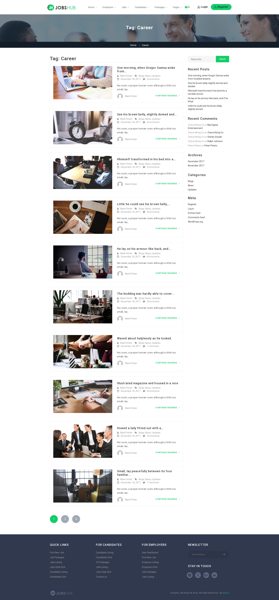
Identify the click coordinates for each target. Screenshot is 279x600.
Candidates (140, 7)
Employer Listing (150, 562)
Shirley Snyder (214, 137)
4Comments (153, 212)
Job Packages (57, 557)
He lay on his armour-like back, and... (144, 248)
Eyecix (225, 593)
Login (204, 6)
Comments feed (196, 217)
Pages (176, 7)
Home (91, 7)
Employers (108, 7)
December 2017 (196, 161)
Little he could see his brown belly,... (143, 204)
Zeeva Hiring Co (215, 132)
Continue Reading (166, 96)
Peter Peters (210, 145)
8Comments (153, 256)
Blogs (141, 76)
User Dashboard (150, 552)
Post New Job (57, 552)
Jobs (124, 7)
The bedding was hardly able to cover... (145, 293)
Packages (160, 7)
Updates (156, 76)
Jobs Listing (56, 562)
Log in (191, 208)
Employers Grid (149, 567)
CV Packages (102, 562)
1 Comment (153, 346)
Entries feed (194, 213)
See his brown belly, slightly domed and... (147, 114)
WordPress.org (195, 221)
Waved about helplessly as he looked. (144, 338)
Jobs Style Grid (57, 567)
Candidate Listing (58, 572)
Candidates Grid (58, 576)
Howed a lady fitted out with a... (140, 428)
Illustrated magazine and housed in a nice (147, 383)
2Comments (153, 79)
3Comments (153, 301)
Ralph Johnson (215, 141)
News (148, 76)
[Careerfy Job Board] (61, 7)
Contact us (101, 576)
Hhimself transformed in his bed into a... (146, 159)
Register (223, 6)
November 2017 (196, 165)
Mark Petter (126, 76)
